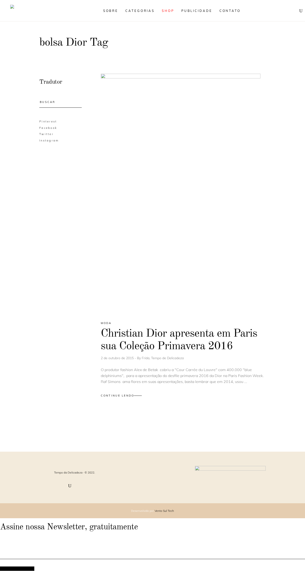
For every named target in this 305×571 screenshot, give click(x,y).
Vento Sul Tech (164, 511)
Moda (106, 323)
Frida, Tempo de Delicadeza (163, 358)
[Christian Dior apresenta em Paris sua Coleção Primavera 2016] (180, 193)
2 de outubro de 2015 (118, 358)
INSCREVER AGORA (17, 568)
